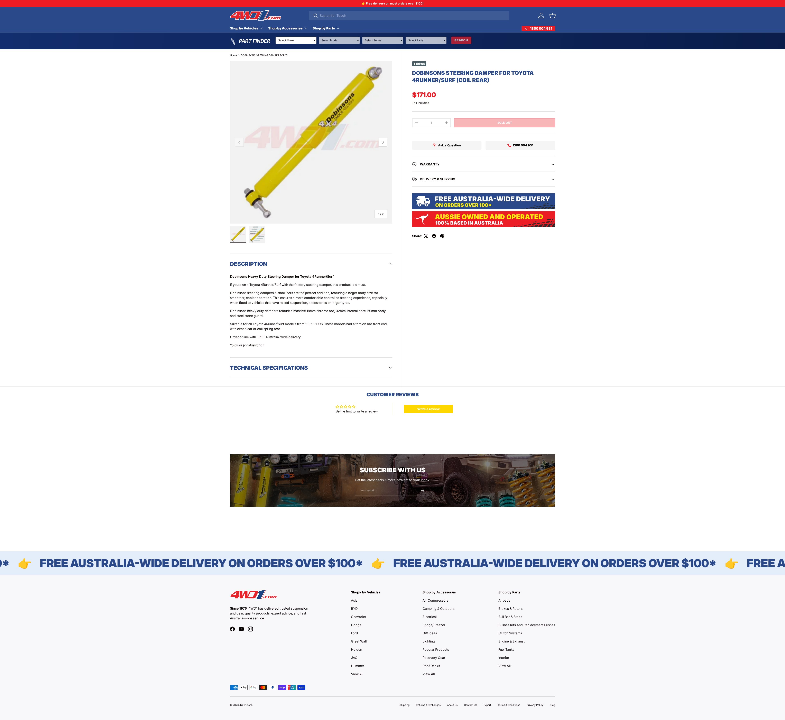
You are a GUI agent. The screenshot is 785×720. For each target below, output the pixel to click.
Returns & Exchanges (428, 705)
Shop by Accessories (285, 28)
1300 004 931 (523, 145)
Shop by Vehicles (244, 28)
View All (357, 674)
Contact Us (470, 705)
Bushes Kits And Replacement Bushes (526, 625)
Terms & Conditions (509, 705)
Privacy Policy (535, 705)
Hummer (357, 666)
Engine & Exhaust (511, 641)
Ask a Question (449, 145)
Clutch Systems (510, 633)
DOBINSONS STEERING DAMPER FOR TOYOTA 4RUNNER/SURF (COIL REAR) (265, 55)
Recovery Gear (434, 658)
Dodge (356, 625)
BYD (354, 609)
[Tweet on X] (426, 236)
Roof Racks (431, 666)
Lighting (429, 641)
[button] (552, 15)
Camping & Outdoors (438, 609)
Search (461, 40)
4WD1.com (245, 705)
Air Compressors (435, 600)
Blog (552, 705)
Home (233, 55)
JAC (354, 658)
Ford (354, 633)
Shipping (404, 705)
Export (487, 705)
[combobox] (409, 15)
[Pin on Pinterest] (442, 236)
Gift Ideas (430, 633)
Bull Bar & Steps (510, 617)
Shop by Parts (324, 28)
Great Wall (359, 641)
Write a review (428, 409)
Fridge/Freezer (434, 625)
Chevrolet (358, 617)
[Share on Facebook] (434, 236)
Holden (356, 649)
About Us (452, 705)
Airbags (504, 600)
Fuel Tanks (506, 649)
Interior (503, 658)
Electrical (430, 617)
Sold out (504, 122)
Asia (354, 600)
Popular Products (436, 649)
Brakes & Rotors (510, 609)
